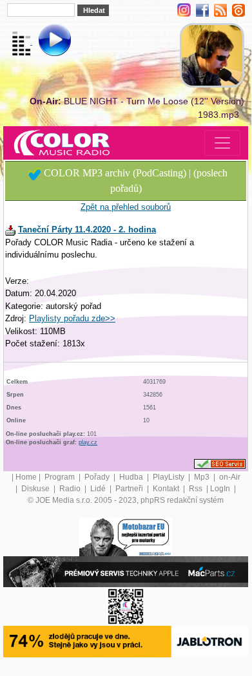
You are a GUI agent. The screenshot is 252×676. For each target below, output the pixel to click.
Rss (196, 488)
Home (26, 477)
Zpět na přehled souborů (126, 207)
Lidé (99, 488)
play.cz (88, 442)
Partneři (130, 488)
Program (60, 477)
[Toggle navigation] (222, 143)
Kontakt (167, 488)
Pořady (97, 477)
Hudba (132, 477)
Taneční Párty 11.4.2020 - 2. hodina (87, 229)
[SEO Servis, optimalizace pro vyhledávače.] (220, 463)
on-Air (229, 477)
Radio (70, 488)
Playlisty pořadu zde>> (72, 318)
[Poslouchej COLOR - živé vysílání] (44, 41)
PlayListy (169, 477)
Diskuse (36, 488)
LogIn (221, 488)
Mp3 (202, 477)
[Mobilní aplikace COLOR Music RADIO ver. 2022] (125, 606)
